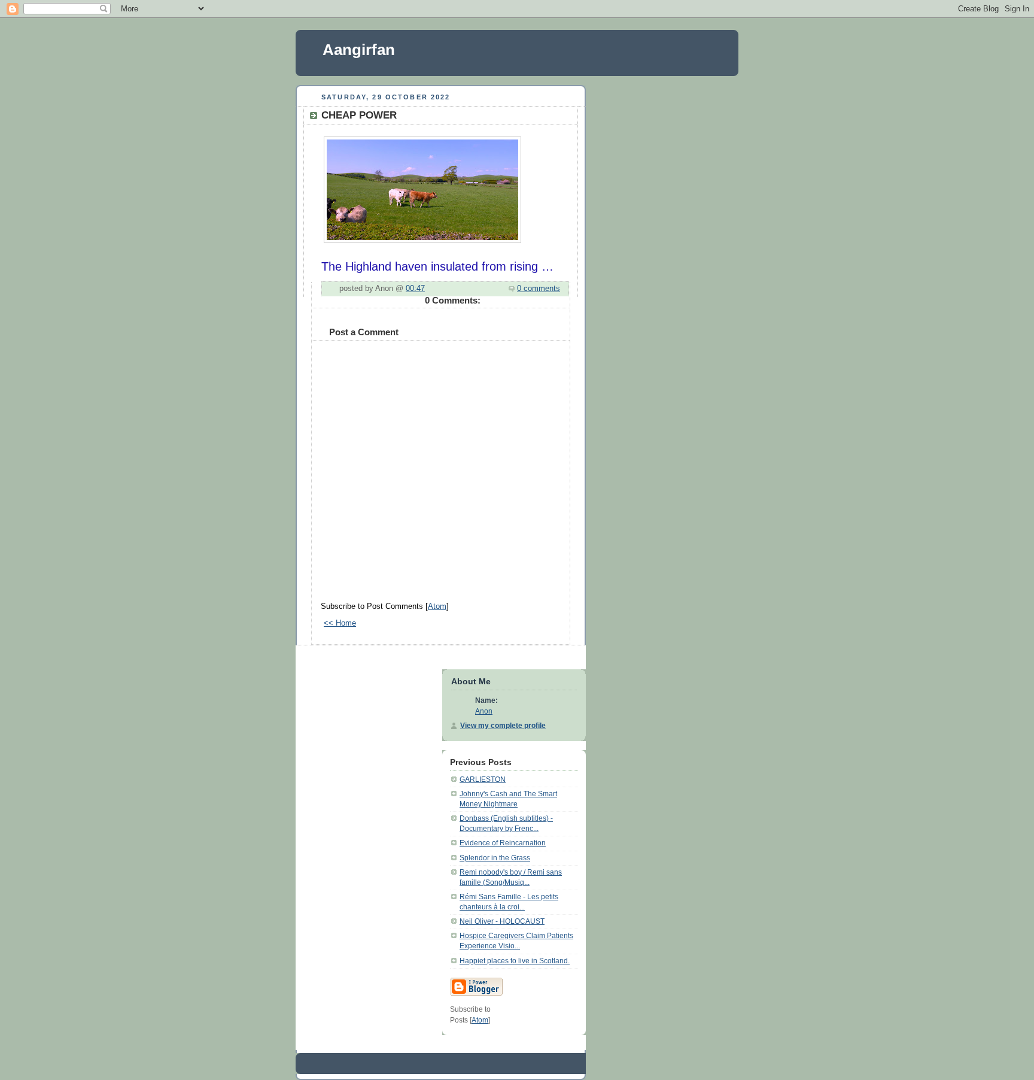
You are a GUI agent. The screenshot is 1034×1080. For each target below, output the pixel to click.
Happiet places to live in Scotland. (515, 961)
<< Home (340, 623)
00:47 (415, 288)
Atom (437, 606)
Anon (483, 711)
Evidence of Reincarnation (503, 843)
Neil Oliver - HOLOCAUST (502, 921)
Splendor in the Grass (495, 858)
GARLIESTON (483, 779)
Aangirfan (359, 50)
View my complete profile (503, 725)
